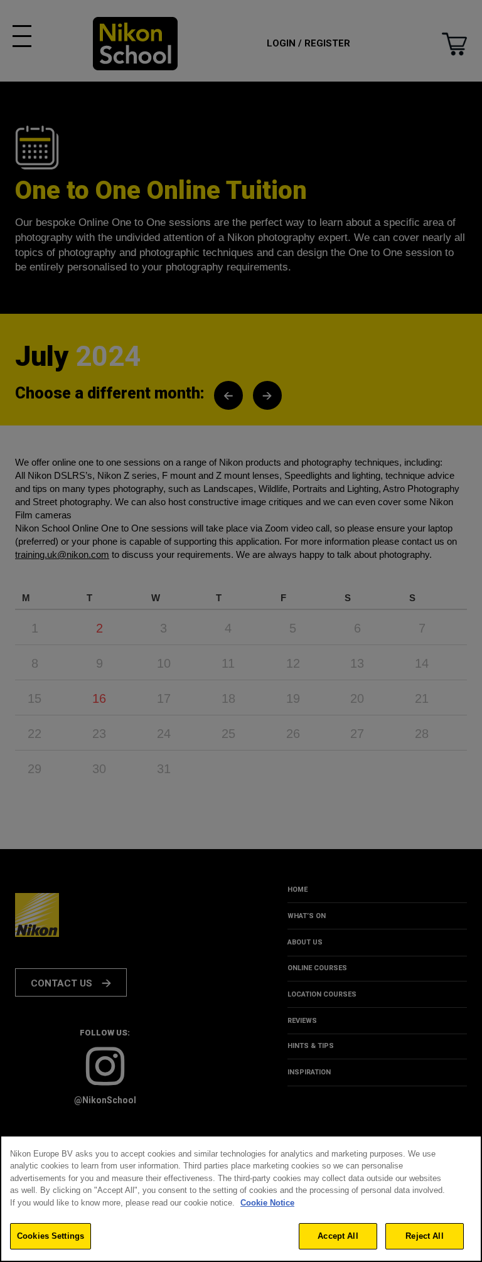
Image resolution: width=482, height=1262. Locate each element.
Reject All (424, 1236)
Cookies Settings (50, 1236)
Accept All (338, 1236)
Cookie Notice (267, 1202)
